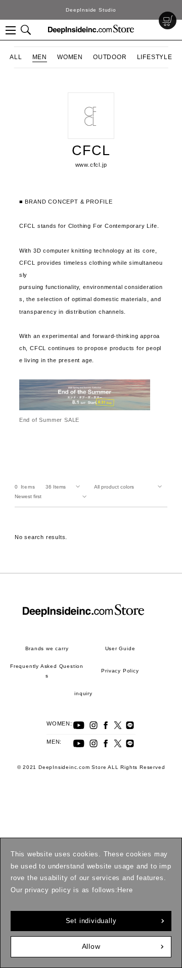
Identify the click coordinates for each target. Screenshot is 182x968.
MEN (39, 57)
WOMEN (70, 57)
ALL (16, 57)
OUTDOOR (110, 57)
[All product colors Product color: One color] (130, 487)
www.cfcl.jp (91, 165)
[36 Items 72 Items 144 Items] (65, 487)
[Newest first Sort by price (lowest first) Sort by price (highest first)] (52, 497)
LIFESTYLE (154, 57)
